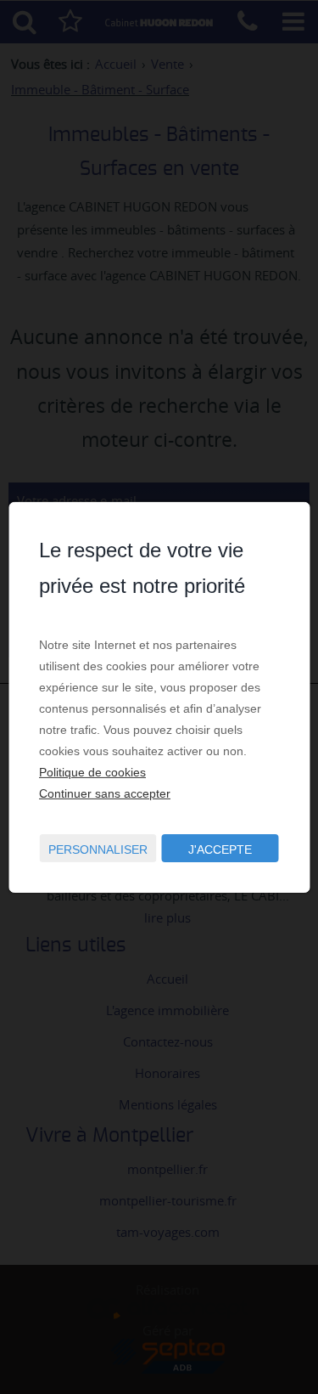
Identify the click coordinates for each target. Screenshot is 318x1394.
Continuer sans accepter (104, 793)
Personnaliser (98, 849)
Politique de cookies (92, 772)
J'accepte (220, 849)
